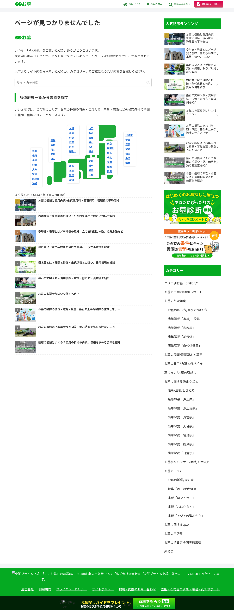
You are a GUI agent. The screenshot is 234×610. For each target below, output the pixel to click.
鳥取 (53, 140)
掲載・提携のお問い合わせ (137, 589)
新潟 (91, 133)
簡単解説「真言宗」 (181, 417)
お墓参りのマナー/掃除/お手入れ (187, 462)
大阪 (71, 128)
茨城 (109, 162)
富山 (91, 142)
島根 (53, 145)
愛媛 (71, 175)
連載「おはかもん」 (181, 506)
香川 (71, 170)
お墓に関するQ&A (176, 524)
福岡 (34, 150)
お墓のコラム (173, 471)
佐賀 (34, 155)
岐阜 (91, 165)
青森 (127, 139)
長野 (91, 137)
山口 (53, 158)
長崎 (34, 160)
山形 (127, 158)
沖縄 (34, 183)
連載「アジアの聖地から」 (186, 515)
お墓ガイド (134, 4)
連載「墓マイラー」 (181, 497)
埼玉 (109, 153)
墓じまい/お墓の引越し (180, 372)
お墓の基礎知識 (175, 301)
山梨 (91, 128)
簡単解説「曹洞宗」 (181, 435)
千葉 (109, 157)
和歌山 (72, 151)
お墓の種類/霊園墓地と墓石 (183, 354)
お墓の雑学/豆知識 (181, 479)
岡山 (53, 149)
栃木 (109, 166)
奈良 (71, 146)
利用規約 (45, 589)
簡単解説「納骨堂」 (181, 336)
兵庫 (71, 133)
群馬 (109, 171)
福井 (91, 151)
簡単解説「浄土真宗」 (183, 408)
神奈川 (110, 148)
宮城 (127, 149)
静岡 (91, 170)
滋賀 (71, 142)
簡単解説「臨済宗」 (181, 444)
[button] (148, 82)
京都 (71, 137)
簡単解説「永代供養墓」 (185, 345)
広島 (53, 154)
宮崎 (34, 174)
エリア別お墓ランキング (181, 283)
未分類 (169, 551)
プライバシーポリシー (71, 589)
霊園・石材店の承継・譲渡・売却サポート (190, 589)
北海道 (129, 135)
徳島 (71, 166)
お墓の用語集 (173, 533)
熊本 (34, 165)
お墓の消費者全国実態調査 (182, 542)
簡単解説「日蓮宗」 (181, 453)
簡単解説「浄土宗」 (181, 399)
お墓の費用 (156, 4)
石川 (91, 146)
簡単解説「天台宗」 (181, 426)
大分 (34, 169)
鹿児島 (35, 178)
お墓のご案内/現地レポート (183, 292)
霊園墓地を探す (182, 4)
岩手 (127, 144)
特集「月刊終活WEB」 (183, 489)
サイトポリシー (103, 589)
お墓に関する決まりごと (181, 381)
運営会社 (27, 589)
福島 (127, 163)
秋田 (127, 153)
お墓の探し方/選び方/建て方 (187, 310)
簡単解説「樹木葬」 (181, 327)
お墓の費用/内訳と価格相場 (183, 363)
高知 (71, 180)
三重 (91, 174)
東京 (109, 143)
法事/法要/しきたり (181, 390)
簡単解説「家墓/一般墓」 (185, 318)
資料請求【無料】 (211, 3)
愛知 (91, 161)
